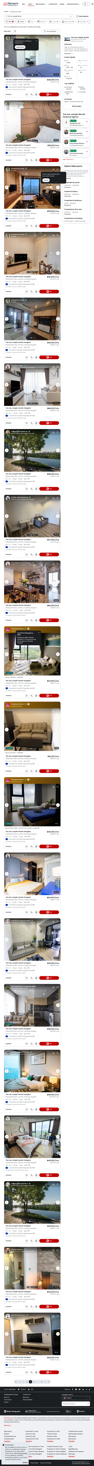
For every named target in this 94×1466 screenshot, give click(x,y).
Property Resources (10, 1436)
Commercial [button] (53, 4)
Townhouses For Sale (32, 1439)
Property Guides (9, 1439)
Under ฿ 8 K (76, 185)
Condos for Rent (52, 1434)
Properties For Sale (32, 1431)
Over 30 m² (67, 212)
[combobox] (38, 16)
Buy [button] (23, 4)
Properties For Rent (53, 1431)
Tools (70, 1446)
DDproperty (8, 1431)
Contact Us (27, 1394)
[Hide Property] (53, 38)
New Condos (72, 1436)
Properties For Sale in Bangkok (56, 1451)
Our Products (8, 1399)
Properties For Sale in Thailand (56, 1449)
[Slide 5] (34, 140)
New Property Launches (75, 1434)
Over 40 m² (75, 212)
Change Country (67, 1395)
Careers (6, 1402)
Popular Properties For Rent (35, 1446)
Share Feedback (27, 1399)
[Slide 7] (37, 1155)
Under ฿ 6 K (67, 185)
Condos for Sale (30, 1434)
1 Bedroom (73, 203)
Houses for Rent (52, 1436)
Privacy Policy (23, 1453)
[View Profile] (16, 38)
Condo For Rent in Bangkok (34, 1449)
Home (6, 11)
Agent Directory (68, 159)
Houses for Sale (30, 1436)
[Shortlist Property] (57, 38)
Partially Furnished (80, 221)
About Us (6, 1397)
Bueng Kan (67, 194)
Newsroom (26, 1397)
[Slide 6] (35, 140)
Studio (66, 203)
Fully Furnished (68, 221)
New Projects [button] (40, 4)
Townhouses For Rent (53, 1439)
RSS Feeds (71, 1454)
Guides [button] (62, 4)
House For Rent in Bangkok (34, 1454)
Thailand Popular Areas (55, 1446)
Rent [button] (30, 4)
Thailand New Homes (75, 1431)
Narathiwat (75, 194)
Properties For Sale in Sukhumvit (57, 1454)
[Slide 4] (31, 140)
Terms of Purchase (45, 1463)
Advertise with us (72, 4)
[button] (69, 53)
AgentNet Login (73, 1449)
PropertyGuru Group (11, 1394)
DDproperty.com (8, 1418)
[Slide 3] (30, 140)
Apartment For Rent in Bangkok (35, 1451)
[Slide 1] (27, 140)
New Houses (72, 1439)
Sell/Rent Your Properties (76, 1451)
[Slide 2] (28, 140)
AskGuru (6, 1434)
